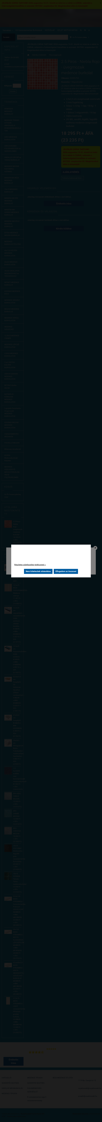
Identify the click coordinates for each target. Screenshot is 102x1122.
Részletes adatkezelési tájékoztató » (30, 565)
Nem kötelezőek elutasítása (38, 571)
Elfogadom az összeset (65, 571)
